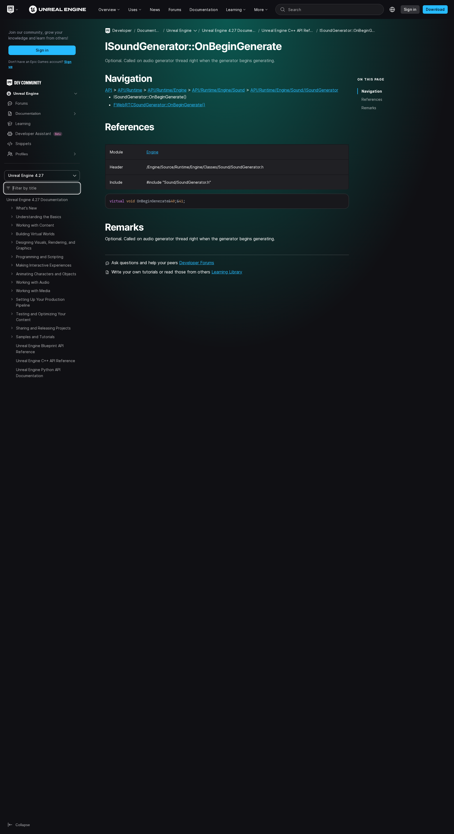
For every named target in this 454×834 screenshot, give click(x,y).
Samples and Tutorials (35, 336)
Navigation (372, 91)
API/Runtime (130, 90)
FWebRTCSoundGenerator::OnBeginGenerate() (159, 104)
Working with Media (33, 290)
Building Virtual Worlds (35, 234)
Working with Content (35, 225)
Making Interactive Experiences (43, 265)
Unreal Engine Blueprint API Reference (40, 348)
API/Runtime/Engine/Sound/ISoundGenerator (294, 90)
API (108, 90)
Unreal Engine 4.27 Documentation (37, 199)
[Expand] (12, 208)
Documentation (149, 30)
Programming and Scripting (39, 256)
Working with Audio (32, 282)
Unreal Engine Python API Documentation (38, 372)
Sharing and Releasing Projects (43, 328)
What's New (26, 208)
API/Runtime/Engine (167, 90)
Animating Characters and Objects (46, 274)
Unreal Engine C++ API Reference (45, 360)
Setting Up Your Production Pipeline (40, 302)
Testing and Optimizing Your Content (41, 317)
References (372, 99)
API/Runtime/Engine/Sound (218, 90)
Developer (122, 30)
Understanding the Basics (38, 216)
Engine (152, 152)
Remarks (369, 108)
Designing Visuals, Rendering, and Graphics (45, 245)
